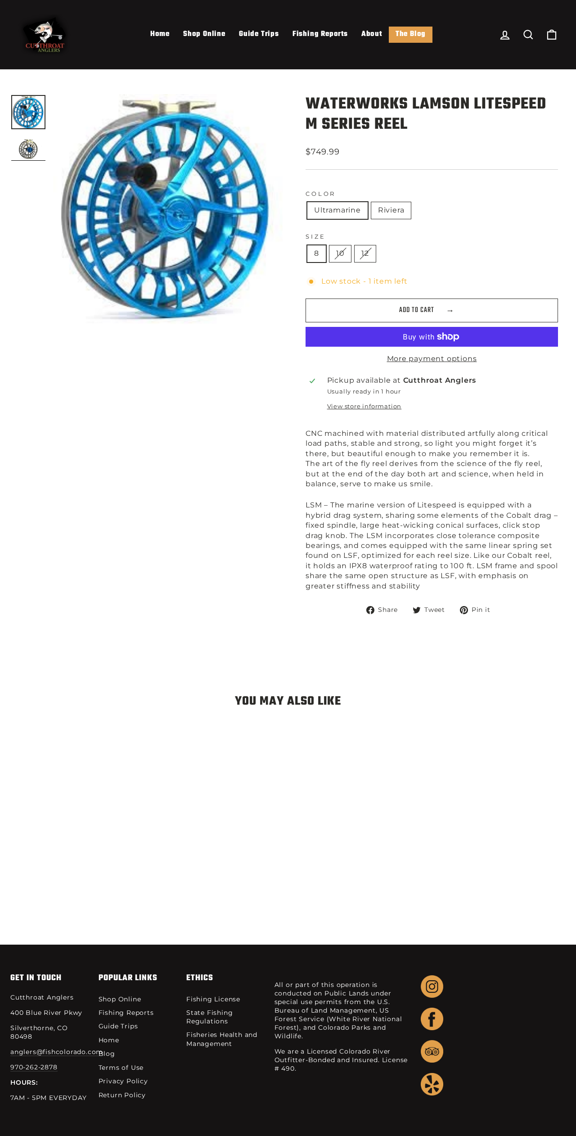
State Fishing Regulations (209, 1017)
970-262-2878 (34, 1067)
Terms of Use (121, 1067)
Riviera (391, 210)
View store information (364, 406)
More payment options (432, 358)
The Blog (411, 34)
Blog (107, 1053)
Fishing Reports (320, 34)
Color (321, 193)
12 (365, 253)
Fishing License (213, 999)
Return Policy (122, 1095)
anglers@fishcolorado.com (56, 1051)
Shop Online (204, 34)
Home (160, 34)
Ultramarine (337, 210)
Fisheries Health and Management (221, 1039)
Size (315, 236)
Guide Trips (259, 34)
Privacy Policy (123, 1081)
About (371, 34)
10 (340, 253)
